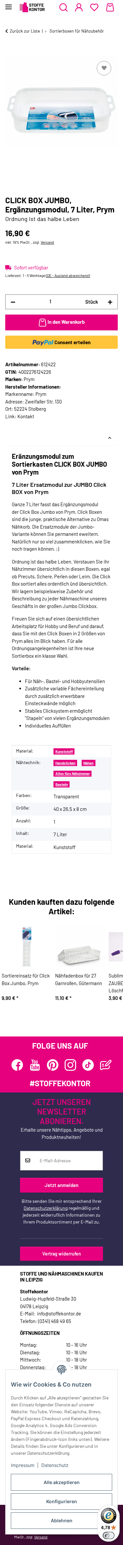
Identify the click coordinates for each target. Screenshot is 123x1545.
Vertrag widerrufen (61, 1253)
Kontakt (25, 416)
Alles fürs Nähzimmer (72, 773)
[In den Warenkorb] (10, 52)
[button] (63, 7)
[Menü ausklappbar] (8, 4)
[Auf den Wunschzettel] (104, 68)
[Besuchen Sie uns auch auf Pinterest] (52, 1065)
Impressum (22, 1465)
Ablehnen (61, 1520)
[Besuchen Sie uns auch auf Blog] (105, 1065)
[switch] (108, 1535)
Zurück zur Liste (25, 31)
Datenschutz (55, 1465)
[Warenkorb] (110, 7)
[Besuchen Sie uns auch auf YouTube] (35, 1065)
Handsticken (65, 763)
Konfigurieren (61, 1501)
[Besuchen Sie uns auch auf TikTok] (88, 1065)
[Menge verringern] (13, 302)
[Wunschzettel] (94, 7)
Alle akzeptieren (62, 1482)
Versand (47, 242)
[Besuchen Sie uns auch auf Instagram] (70, 1065)
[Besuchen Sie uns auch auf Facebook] (17, 1065)
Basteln (61, 784)
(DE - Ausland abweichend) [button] (68, 275)
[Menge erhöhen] (110, 302)
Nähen (88, 763)
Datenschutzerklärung (46, 1208)
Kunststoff (64, 751)
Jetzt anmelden (61, 1185)
